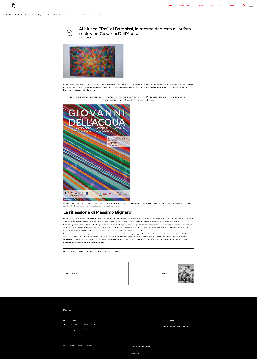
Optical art (130, 100)
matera (115, 251)
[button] (244, 5)
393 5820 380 (75, 320)
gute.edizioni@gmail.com (82, 324)
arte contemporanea (73, 251)
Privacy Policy (134, 353)
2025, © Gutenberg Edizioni (77, 346)
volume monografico (120, 218)
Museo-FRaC (111, 85)
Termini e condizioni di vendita (140, 346)
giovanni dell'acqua (97, 251)
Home (27, 15)
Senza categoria (37, 15)
